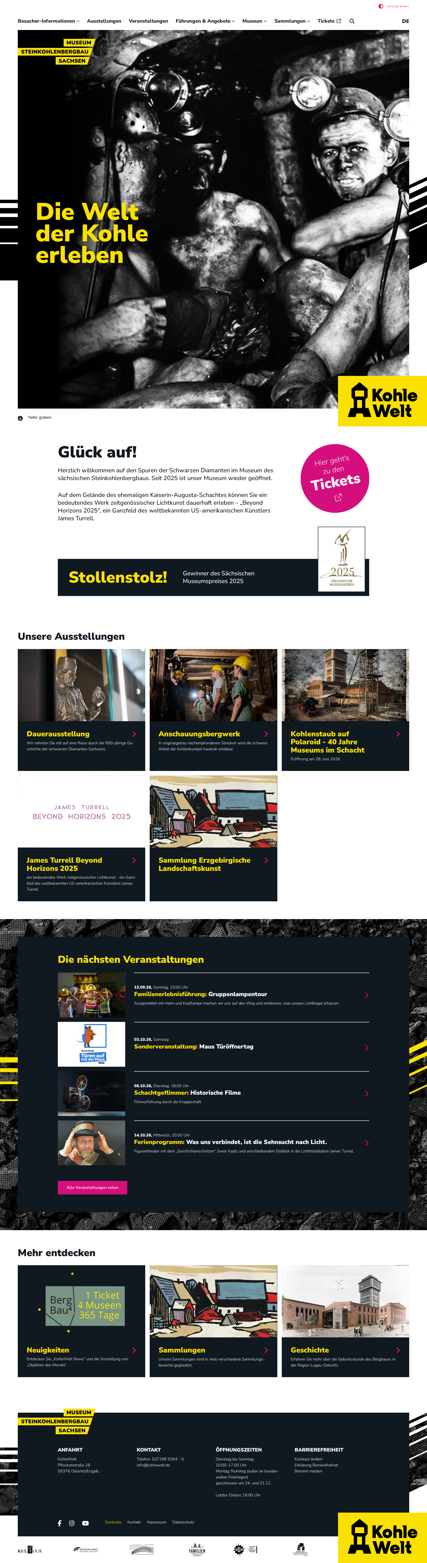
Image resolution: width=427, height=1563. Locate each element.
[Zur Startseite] (382, 401)
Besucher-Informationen (46, 21)
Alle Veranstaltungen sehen (93, 1187)
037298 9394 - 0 (168, 1459)
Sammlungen (290, 21)
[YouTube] (85, 1523)
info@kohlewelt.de (153, 1465)
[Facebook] (60, 1523)
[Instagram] (72, 1523)
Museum (252, 21)
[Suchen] (352, 21)
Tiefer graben (39, 417)
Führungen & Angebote (203, 21)
